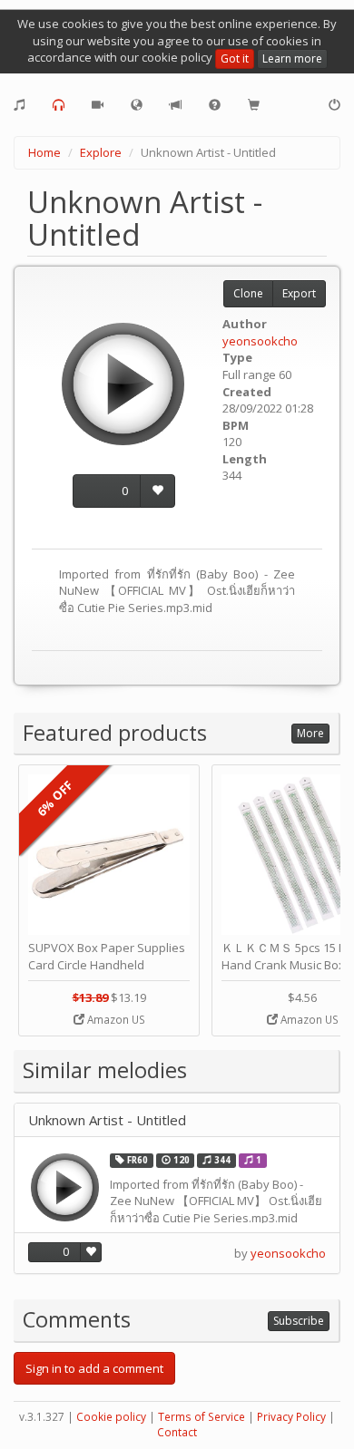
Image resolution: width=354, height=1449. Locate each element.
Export (299, 293)
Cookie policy (111, 1417)
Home (44, 152)
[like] (157, 491)
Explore (101, 152)
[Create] (19, 105)
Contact (177, 1432)
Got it (235, 58)
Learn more (292, 58)
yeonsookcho (260, 341)
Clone (248, 293)
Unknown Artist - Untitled (107, 1120)
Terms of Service (201, 1417)
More (310, 733)
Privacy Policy (291, 1417)
